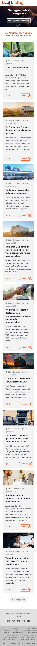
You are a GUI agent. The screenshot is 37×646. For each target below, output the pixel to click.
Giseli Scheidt (13, 61)
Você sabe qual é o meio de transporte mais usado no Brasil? (18, 130)
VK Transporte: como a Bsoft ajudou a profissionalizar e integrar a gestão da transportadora (18, 316)
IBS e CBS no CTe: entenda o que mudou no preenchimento (17, 498)
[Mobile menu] (34, 3)
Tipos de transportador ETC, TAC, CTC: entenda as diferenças (17, 561)
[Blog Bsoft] (12, 3)
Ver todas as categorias (18, 21)
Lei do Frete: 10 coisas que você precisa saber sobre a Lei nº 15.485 (16, 438)
